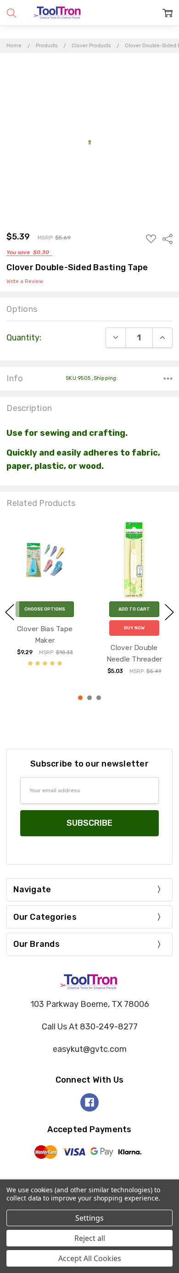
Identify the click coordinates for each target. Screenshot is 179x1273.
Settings (89, 1218)
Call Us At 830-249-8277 (90, 1027)
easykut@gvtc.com (90, 1049)
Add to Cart (134, 609)
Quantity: (23, 338)
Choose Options (44, 609)
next (169, 612)
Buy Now (134, 628)
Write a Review (24, 281)
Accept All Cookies (89, 1258)
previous (9, 612)
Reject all (89, 1238)
